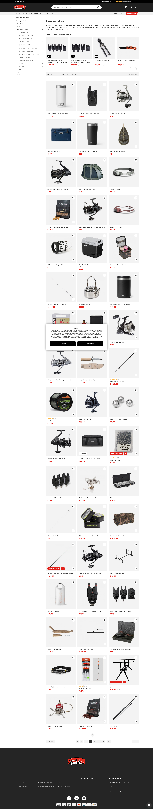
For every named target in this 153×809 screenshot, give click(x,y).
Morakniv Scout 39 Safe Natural (88, 380)
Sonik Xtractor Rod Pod (117, 573)
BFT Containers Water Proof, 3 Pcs (89, 535)
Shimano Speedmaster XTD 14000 (57, 189)
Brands (123, 13)
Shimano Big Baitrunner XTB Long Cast (90, 573)
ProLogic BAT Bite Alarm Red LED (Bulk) (90, 611)
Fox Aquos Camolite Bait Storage (119, 265)
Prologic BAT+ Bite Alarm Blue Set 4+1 (121, 611)
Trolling (19, 69)
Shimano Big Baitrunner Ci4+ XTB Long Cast (92, 227)
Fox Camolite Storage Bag (117, 535)
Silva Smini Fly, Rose (116, 227)
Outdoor (58, 13)
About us (21, 782)
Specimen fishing (22, 29)
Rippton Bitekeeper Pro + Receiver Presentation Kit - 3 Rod (80, 61)
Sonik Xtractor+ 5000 (85, 419)
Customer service (106, 1)
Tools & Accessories (24, 57)
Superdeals (132, 13)
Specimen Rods (23, 32)
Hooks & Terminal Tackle (26, 60)
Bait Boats (22, 66)
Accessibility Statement (45, 782)
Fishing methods (24, 17)
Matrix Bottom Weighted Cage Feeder (58, 265)
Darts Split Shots (115, 460)
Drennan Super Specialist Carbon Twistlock (60, 573)
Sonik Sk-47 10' (114, 726)
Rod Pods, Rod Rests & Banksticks (29, 54)
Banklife (21, 63)
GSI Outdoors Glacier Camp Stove (89, 498)
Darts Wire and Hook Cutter (103, 60)
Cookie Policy (96, 337)
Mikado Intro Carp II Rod (117, 381)
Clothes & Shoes (48, 13)
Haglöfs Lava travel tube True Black (89, 458)
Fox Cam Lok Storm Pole (86, 649)
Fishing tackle (20, 13)
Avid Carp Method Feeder (117, 151)
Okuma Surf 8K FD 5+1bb (117, 113)
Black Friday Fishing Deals (116, 791)
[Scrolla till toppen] (92, 735)
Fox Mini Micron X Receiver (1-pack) (89, 113)
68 (109, 742)
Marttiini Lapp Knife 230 (54, 649)
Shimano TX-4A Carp (53, 535)
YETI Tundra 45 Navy (53, 151)
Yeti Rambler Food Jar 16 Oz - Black (120, 304)
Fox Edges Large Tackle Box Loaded (121, 649)
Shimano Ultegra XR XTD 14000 (56, 458)
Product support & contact (46, 786)
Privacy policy (22, 786)
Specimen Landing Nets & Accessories (26, 44)
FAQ (59, 782)
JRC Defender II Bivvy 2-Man (87, 189)
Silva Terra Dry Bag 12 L (54, 611)
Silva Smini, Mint (115, 189)
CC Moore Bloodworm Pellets (87, 726)
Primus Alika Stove (115, 498)
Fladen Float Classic (85, 688)
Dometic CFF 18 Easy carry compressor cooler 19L (92, 265)
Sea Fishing (20, 72)
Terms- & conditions (64, 786)
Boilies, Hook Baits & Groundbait (28, 48)
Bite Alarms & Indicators (26, 51)
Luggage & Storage (24, 41)
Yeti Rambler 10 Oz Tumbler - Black (89, 151)
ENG (20, 1)
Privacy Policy (84, 337)
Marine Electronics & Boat (33, 13)
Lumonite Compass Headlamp (56, 687)
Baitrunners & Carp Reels (26, 35)
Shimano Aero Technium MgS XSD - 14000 (59, 380)
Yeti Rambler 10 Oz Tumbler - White (57, 113)
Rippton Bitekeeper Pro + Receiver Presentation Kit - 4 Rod (57, 61)
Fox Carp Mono (51, 421)
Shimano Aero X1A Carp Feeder (56, 304)
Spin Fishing (20, 24)
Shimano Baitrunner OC (117, 342)
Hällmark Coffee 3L (84, 304)
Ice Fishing (20, 75)
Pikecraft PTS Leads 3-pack (118, 419)
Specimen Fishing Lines (25, 38)
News (116, 13)
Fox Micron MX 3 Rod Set (54, 498)
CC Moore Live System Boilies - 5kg (57, 227)
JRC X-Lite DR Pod (115, 687)
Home (17, 17)
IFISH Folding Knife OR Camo (126, 60)
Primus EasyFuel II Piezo (54, 726)
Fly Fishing (20, 26)
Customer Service (88, 778)
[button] (125, 1)
